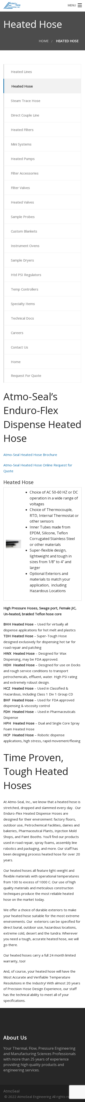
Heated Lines (21, 71)
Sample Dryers (22, 260)
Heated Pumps (23, 158)
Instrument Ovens (25, 245)
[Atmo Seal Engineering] (32, 5)
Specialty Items (23, 303)
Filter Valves (20, 187)
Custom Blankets (24, 231)
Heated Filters (22, 129)
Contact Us (19, 347)
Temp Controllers (24, 289)
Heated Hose (22, 86)
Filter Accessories (25, 173)
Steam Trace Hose (25, 100)
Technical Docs (22, 318)
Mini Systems (21, 144)
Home (44, 41)
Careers (17, 332)
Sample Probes (23, 216)
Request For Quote (26, 375)
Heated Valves (22, 202)
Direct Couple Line (25, 115)
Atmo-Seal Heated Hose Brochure (30, 454)
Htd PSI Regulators (26, 274)
